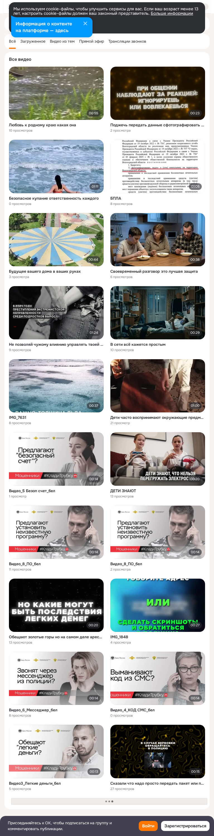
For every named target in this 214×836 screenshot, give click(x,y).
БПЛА (115, 198)
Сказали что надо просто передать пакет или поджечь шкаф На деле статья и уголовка (157, 783)
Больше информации (172, 13)
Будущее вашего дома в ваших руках (45, 271)
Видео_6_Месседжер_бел (33, 709)
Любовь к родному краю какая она (42, 124)
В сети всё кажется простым (138, 344)
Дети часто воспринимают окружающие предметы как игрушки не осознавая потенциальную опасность (157, 417)
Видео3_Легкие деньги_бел (35, 783)
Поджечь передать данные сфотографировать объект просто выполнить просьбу (157, 124)
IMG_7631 (17, 417)
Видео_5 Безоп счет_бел (32, 490)
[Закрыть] (85, 24)
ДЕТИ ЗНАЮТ (123, 490)
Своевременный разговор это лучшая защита (154, 271)
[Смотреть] (56, 93)
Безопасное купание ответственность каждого (54, 198)
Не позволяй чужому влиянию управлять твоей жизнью (56, 344)
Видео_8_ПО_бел (25, 563)
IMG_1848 (119, 636)
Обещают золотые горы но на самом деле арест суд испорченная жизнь (56, 636)
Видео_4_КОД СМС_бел (132, 709)
